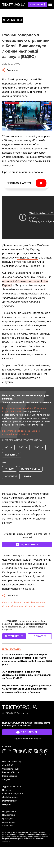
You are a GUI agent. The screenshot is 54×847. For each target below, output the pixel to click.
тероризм (18, 606)
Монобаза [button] (11, 476)
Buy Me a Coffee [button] (30, 469)
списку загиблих (27, 257)
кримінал (40, 606)
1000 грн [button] (38, 447)
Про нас (6, 761)
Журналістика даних (12, 786)
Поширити (12, 70)
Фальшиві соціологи (12, 793)
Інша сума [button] (10, 454)
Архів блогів (8, 822)
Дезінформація (10, 797)
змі (27, 602)
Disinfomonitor (9, 800)
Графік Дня (7, 818)
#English (6, 779)
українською (21, 837)
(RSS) (10, 765)
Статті (5, 765)
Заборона (36, 172)
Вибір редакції (9, 776)
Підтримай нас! (9, 811)
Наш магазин (9, 815)
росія (6, 606)
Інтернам (6, 804)
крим (29, 606)
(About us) (16, 761)
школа (18, 602)
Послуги (6, 790)
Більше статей (11, 649)
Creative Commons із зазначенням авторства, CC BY (30, 834)
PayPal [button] (28, 476)
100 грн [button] (8, 447)
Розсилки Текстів (10, 772)
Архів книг (7, 825)
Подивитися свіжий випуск (27, 738)
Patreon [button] (9, 469)
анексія (8, 602)
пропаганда (38, 602)
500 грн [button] (23, 447)
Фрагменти (7, 769)
